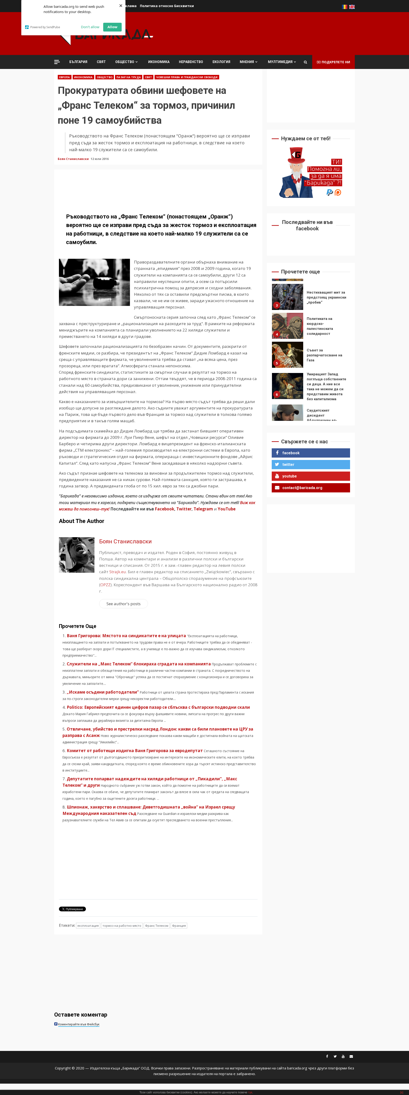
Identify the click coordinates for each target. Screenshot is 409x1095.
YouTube (227, 509)
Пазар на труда (128, 77)
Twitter (183, 509)
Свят (101, 62)
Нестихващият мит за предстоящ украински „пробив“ (287, 297)
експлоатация (88, 925)
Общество (124, 62)
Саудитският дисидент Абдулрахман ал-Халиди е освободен (287, 417)
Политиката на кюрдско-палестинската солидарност (287, 326)
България (78, 62)
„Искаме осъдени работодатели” (103, 692)
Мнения (247, 62)
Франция (179, 925)
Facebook (164, 509)
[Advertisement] (268, 33)
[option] (311, 298)
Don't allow (90, 26)
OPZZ (105, 584)
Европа (64, 77)
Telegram (203, 509)
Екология (221, 62)
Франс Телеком (156, 925)
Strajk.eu (117, 571)
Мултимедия (280, 62)
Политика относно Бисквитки (167, 6)
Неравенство (191, 62)
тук (250, 1092)
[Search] (305, 62)
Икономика (158, 62)
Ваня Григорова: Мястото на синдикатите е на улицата (126, 635)
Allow (112, 26)
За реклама (126, 6)
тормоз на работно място (121, 925)
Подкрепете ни (336, 62)
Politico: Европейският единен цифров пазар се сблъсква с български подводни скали (158, 707)
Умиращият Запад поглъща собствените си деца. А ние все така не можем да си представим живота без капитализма (287, 386)
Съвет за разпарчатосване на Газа (287, 355)
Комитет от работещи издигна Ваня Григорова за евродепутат (135, 750)
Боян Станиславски (73, 159)
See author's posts (124, 603)
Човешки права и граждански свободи (187, 77)
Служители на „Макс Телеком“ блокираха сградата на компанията (139, 664)
